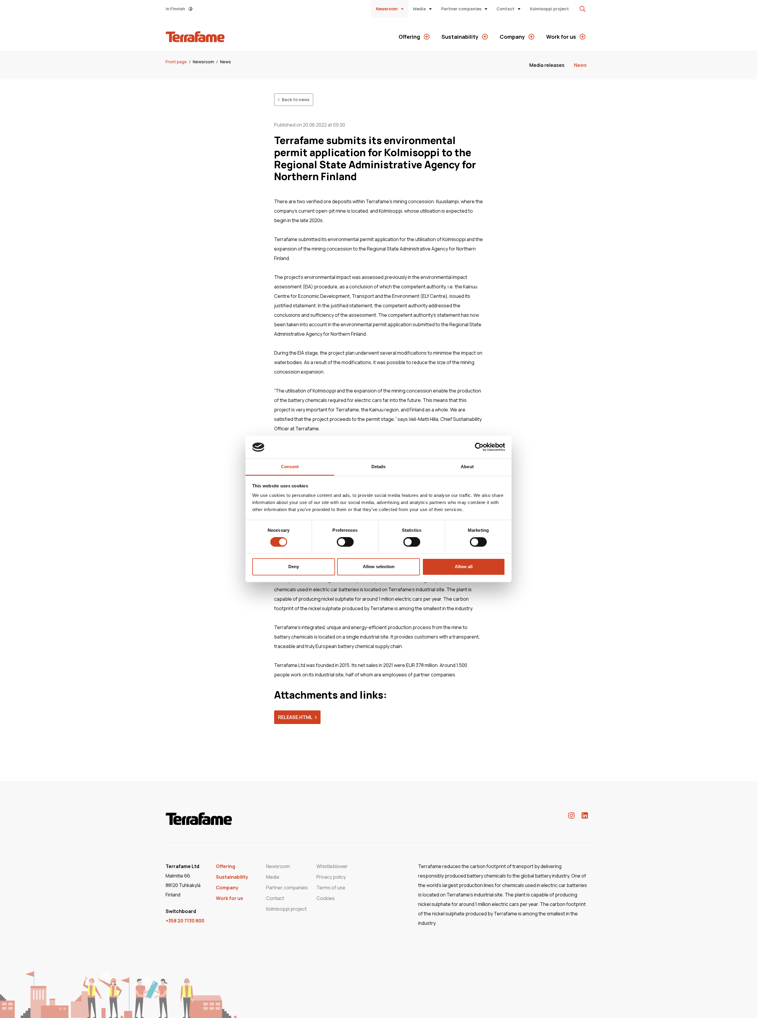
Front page (177, 61)
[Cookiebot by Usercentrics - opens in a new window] (479, 447)
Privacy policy (331, 877)
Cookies (325, 898)
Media (420, 9)
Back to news (295, 99)
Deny (293, 566)
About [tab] (467, 466)
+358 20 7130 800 (185, 920)
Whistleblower (332, 866)
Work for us (561, 36)
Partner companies (461, 9)
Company (513, 36)
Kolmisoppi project (549, 9)
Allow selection (378, 566)
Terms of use (330, 887)
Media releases (546, 65)
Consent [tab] (290, 466)
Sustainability (460, 36)
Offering (410, 36)
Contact (505, 9)
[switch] (345, 542)
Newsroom (387, 9)
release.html (295, 717)
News (225, 61)
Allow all (464, 566)
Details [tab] (378, 466)
